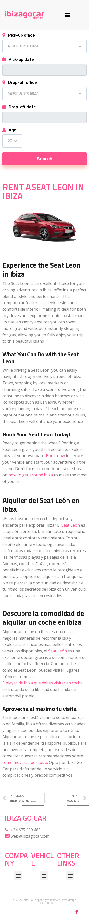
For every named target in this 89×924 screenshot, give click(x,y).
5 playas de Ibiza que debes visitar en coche (42, 683)
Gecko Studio (44, 902)
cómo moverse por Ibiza (24, 762)
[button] (67, 14)
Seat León (70, 525)
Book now (55, 455)
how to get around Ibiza (30, 475)
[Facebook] (76, 911)
